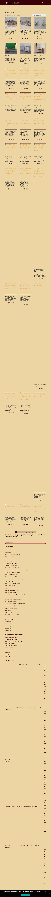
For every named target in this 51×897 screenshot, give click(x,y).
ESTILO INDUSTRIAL (9, 581)
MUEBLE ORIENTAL (9, 605)
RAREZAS (7, 610)
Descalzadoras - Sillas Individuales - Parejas (14, 570)
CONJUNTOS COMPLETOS (11, 563)
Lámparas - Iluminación (10, 590)
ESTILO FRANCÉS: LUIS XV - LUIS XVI (13, 579)
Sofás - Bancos (8, 619)
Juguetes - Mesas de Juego (11, 588)
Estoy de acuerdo (26, 895)
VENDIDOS (7, 626)
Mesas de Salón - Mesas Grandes (12, 599)
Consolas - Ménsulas (9, 565)
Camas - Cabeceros (9, 559)
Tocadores (7, 621)
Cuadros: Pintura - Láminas (11, 567)
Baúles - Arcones (9, 556)
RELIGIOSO (7, 612)
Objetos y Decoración (10, 608)
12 (26, 532)
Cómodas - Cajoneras (10, 561)
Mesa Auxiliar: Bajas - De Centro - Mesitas (14, 594)
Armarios (7, 552)
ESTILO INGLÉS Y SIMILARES (11, 583)
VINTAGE (7, 628)
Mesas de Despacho (9, 597)
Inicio (6, 9)
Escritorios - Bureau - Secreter (12, 572)
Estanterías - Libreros (10, 576)
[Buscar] (44, 542)
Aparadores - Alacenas (10, 550)
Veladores (7, 623)
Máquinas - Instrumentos (10, 592)
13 (29, 532)
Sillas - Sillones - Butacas (10, 614)
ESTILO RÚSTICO (9, 585)
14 (32, 532)
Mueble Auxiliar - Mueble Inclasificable (13, 603)
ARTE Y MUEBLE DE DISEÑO (11, 554)
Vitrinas (7, 630)
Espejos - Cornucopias (10, 574)
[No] (49, 893)
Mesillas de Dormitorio (10, 601)
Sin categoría (8, 617)
